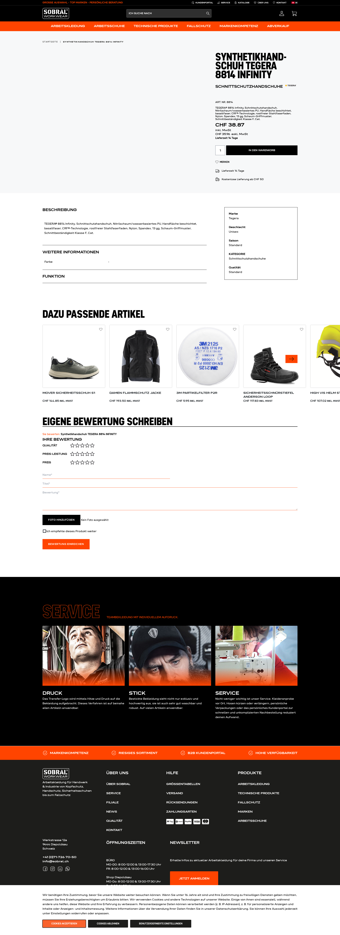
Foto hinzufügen (61, 520)
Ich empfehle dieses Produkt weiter (71, 531)
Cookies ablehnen (108, 923)
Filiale (112, 802)
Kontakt (114, 830)
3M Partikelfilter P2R (196, 393)
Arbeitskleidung (254, 784)
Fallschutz (249, 802)
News (111, 811)
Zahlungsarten (181, 811)
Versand (174, 793)
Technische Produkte (258, 793)
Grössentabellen (183, 784)
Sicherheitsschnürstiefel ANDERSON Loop (268, 395)
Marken (245, 811)
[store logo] (55, 13)
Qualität (49, 445)
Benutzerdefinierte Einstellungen (160, 923)
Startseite (50, 42)
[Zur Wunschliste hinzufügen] (101, 329)
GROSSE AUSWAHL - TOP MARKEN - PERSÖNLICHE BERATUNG (82, 2)
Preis (46, 462)
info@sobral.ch (55, 861)
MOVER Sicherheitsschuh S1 (68, 393)
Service (113, 793)
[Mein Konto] (282, 13)
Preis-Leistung (54, 454)
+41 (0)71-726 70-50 (59, 857)
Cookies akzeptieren (64, 923)
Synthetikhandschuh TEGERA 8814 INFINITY (93, 42)
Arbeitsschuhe (252, 821)
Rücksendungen (181, 802)
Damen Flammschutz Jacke (135, 393)
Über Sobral (118, 784)
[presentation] (291, 359)
